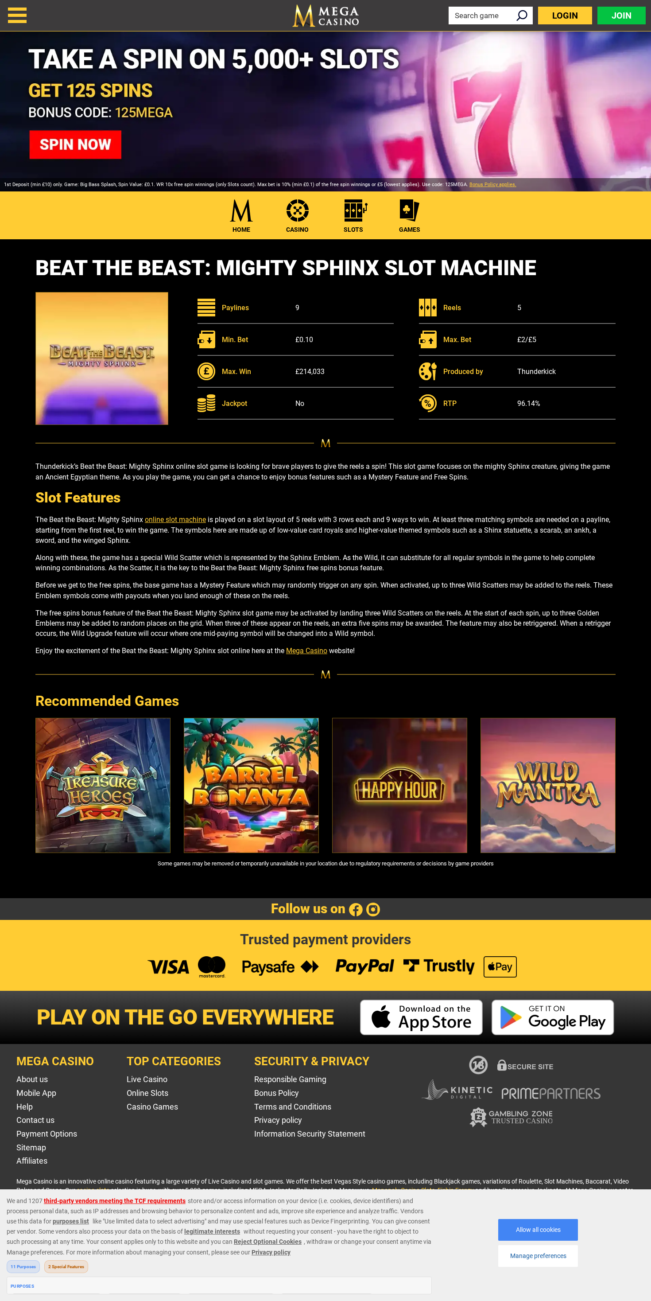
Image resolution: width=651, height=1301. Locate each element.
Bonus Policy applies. (492, 184)
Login (565, 15)
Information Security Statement (309, 1133)
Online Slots (147, 1093)
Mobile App (36, 1093)
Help (24, 1106)
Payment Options (46, 1133)
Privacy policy (278, 1120)
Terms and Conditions (292, 1106)
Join (622, 15)
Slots (353, 229)
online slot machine (175, 519)
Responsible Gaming (290, 1079)
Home (241, 229)
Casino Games (152, 1106)
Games (409, 229)
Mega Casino (306, 651)
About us (32, 1079)
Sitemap (31, 1147)
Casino (297, 229)
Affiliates (31, 1160)
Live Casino (147, 1079)
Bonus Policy (276, 1093)
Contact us (35, 1120)
